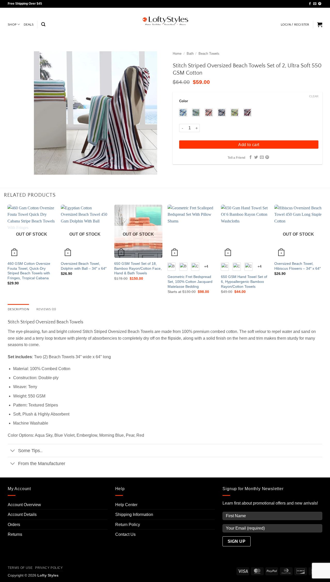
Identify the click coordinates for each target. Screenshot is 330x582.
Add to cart (248, 144)
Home (177, 53)
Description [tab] (18, 309)
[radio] (183, 112)
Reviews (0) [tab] (46, 309)
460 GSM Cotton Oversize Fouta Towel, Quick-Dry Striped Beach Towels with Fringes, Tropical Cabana (28, 270)
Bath (190, 53)
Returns (15, 534)
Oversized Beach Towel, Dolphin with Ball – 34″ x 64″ (83, 265)
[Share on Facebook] (250, 157)
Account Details (22, 514)
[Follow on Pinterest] (319, 4)
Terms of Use (20, 568)
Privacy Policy (49, 568)
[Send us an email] (314, 4)
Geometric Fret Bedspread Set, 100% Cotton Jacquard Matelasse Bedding (190, 281)
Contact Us (125, 534)
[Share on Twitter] (256, 157)
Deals (29, 24)
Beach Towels (209, 53)
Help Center (126, 505)
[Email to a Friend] (261, 157)
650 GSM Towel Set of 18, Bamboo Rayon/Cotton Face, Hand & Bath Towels (138, 268)
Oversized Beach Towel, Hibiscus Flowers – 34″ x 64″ (297, 265)
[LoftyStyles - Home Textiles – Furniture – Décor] (165, 20)
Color (183, 101)
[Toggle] (13, 451)
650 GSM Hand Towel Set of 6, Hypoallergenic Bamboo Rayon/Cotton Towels (244, 281)
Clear (313, 96)
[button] (43, 24)
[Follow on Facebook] (309, 4)
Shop (12, 24)
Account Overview (24, 505)
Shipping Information (134, 514)
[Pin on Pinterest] (267, 157)
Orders (14, 524)
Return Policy (127, 524)
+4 (206, 266)
